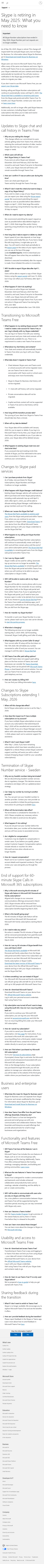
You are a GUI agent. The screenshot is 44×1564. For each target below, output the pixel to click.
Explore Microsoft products (9, 1366)
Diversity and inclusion (8, 1532)
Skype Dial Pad (30, 651)
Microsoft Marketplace (8, 1498)
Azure (4, 1481)
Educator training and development (12, 1430)
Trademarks (35, 1557)
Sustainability (6, 1539)
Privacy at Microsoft (8, 1525)
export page (11, 247)
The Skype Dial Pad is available (16, 950)
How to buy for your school (9, 1427)
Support (5, 7)
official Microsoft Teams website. (19, 1261)
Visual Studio (6, 1505)
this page (21, 1034)
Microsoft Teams (7, 1464)
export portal (22, 276)
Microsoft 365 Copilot (8, 1468)
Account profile (6, 1379)
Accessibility (6, 1536)
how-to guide (23, 1282)
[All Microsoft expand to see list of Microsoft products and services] (2, 2)
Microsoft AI (6, 1447)
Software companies (8, 1502)
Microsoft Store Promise (9, 1400)
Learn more (25, 1167)
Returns (5, 1390)
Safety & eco (6, 1560)
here (33, 804)
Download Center (7, 1383)
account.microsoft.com (21, 1018)
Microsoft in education (8, 1413)
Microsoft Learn (7, 1488)
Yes (15, 1334)
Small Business (6, 1471)
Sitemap (5, 1557)
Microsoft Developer (8, 1484)
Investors (5, 1529)
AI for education (7, 1437)
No (28, 1334)
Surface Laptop (6, 1349)
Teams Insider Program (19, 1214)
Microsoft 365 (6, 1457)
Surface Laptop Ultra (8, 1352)
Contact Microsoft (13, 1557)
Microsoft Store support (9, 1386)
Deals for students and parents (11, 1434)
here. (34, 682)
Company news (6, 1522)
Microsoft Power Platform (9, 1461)
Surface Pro (5, 1345)
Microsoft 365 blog (14, 1230)
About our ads (20, 1560)
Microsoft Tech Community (9, 1495)
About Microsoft (7, 1518)
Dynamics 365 (6, 1454)
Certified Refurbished (8, 1396)
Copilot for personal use (9, 1363)
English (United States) (12, 1545)
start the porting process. (16, 622)
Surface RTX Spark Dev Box (9, 1356)
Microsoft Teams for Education (10, 1420)
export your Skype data (9, 86)
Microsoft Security (7, 1451)
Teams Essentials (32, 664)
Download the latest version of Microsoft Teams (22, 963)
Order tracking (6, 1393)
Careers (5, 1515)
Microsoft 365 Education (9, 1424)
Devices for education (8, 1417)
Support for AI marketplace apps (11, 1491)
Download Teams (33, 521)
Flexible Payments (7, 1403)
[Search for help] (7, 3)
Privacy (21, 1557)
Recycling (13, 1560)
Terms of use (27, 1557)
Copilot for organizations (9, 1359)
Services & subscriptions (22, 1054)
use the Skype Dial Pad (28, 599)
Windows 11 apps (7, 1369)
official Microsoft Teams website (19, 995)
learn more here (9, 103)
